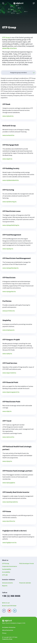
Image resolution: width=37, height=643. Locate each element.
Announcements (7, 583)
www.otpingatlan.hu (9, 292)
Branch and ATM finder (9, 606)
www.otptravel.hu (8, 437)
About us (5, 560)
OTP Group (6, 37)
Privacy (4, 633)
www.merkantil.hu (8, 135)
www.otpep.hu (7, 461)
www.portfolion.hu (9, 311)
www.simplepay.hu (8, 330)
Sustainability (6, 569)
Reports (4, 586)
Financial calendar (25, 583)
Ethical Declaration (7, 630)
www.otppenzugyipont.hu (11, 392)
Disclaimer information (8, 627)
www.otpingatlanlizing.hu (11, 225)
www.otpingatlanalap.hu (10, 268)
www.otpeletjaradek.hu (10, 502)
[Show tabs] (34, 72)
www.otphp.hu (7, 354)
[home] (18, 621)
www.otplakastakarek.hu (11, 180)
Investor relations (8, 579)
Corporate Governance (9, 566)
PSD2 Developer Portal (26, 563)
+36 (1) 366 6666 (11, 596)
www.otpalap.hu (8, 249)
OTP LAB (5, 575)
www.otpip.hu (7, 411)
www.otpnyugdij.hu (9, 483)
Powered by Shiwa (7, 639)
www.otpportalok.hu (9, 373)
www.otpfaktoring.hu (9, 202)
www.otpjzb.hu (7, 159)
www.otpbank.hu (8, 116)
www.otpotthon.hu (9, 521)
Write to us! (6, 603)
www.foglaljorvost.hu (9, 543)
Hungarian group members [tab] (18, 73)
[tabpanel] (18, 312)
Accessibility (6, 572)
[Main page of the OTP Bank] (18, 3)
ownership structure (9, 48)
